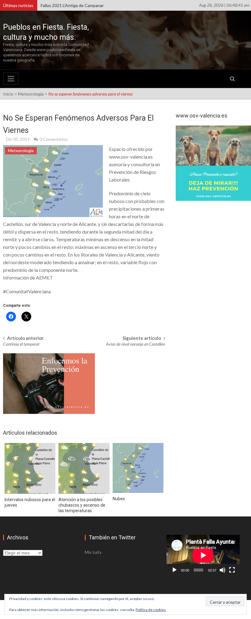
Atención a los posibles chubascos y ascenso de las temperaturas (81, 505)
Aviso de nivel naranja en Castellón (135, 344)
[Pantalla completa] (232, 570)
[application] (203, 555)
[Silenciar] (222, 570)
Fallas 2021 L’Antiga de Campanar (72, 5)
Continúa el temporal (21, 344)
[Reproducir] (174, 570)
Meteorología (31, 93)
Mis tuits (93, 552)
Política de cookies (151, 609)
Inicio (8, 93)
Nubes (119, 498)
